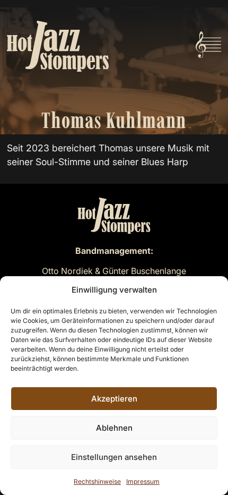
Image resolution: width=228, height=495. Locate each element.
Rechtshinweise (97, 481)
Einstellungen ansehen (114, 457)
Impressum (143, 481)
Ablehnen (114, 428)
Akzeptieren (114, 399)
